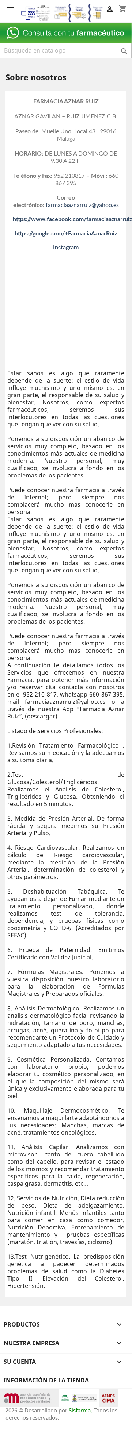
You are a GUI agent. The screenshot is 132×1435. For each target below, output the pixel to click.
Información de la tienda (46, 1380)
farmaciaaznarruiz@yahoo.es (82, 205)
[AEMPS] (29, 1397)
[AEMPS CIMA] (108, 1397)
